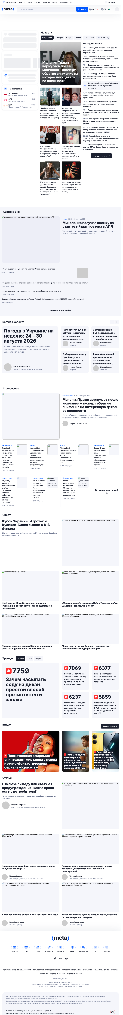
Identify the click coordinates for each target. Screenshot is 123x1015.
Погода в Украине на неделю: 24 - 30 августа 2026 (29, 336)
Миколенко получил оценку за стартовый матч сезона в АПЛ (88, 224)
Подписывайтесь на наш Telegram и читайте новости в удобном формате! (103, 85)
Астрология (89, 38)
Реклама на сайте (101, 970)
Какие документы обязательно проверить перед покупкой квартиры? (28, 867)
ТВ (71, 2)
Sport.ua (114, 970)
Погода (37, 2)
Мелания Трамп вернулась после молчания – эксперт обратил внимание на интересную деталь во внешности (90, 405)
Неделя (38, 658)
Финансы (60, 951)
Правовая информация (71, 970)
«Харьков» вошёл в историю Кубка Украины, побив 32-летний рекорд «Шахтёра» (90, 604)
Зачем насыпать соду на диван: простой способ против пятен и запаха (31, 291)
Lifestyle (59, 38)
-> (106, 492)
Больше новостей (59, 310)
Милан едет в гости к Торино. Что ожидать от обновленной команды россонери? (86, 647)
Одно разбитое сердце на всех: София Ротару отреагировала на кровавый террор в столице (71, 187)
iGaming (107, 951)
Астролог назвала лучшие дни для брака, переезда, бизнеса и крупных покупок (90, 916)
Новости (22, 2)
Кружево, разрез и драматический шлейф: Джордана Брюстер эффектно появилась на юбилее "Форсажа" (49, 188)
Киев (103, 38)
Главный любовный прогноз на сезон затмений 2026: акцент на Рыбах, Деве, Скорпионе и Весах (103, 359)
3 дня (29, 658)
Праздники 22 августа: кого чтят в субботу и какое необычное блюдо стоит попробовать (75, 707)
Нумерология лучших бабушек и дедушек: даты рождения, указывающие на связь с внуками (74, 334)
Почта (30, 2)
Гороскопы (46, 2)
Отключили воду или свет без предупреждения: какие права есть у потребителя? (28, 787)
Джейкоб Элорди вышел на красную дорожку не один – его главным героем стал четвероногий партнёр (50, 113)
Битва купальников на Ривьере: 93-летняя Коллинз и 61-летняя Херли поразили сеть (69, 488)
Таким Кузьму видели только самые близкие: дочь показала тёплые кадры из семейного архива (71, 152)
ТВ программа (15, 89)
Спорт (68, 38)
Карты (54, 2)
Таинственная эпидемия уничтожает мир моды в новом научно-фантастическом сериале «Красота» (30, 751)
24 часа (20, 658)
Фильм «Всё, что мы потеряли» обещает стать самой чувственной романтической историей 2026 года (75, 751)
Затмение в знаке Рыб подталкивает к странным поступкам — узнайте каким (105, 334)
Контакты (87, 970)
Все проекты (10, 2)
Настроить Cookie (57, 974)
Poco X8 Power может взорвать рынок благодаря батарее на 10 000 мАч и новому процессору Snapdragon (105, 751)
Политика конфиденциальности (17, 970)
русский (111, 2)
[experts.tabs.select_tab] (112, 322)
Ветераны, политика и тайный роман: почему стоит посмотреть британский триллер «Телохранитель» (44, 283)
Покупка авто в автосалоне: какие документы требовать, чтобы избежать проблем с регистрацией (87, 869)
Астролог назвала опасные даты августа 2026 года (30, 914)
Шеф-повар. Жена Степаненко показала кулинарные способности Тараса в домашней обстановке (27, 606)
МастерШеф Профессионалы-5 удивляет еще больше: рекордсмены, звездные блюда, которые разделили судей (71, 115)
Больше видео (109, 726)
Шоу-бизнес (47, 38)
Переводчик (63, 2)
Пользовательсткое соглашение (46, 970)
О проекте (44, 974)
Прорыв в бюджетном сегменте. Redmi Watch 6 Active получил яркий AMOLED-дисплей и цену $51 (42, 299)
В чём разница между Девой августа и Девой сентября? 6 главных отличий (74, 359)
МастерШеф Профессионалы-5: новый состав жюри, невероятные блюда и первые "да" (49, 151)
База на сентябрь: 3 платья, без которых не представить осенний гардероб (105, 678)
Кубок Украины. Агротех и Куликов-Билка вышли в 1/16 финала (26, 524)
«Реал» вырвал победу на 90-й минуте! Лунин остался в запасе (28, 269)
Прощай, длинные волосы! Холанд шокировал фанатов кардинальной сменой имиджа (27, 647)
